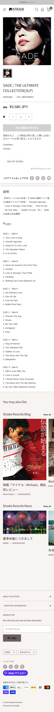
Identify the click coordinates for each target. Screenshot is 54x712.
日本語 (7, 652)
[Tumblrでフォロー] (22, 667)
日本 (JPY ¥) (25, 652)
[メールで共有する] (49, 178)
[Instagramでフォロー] (16, 667)
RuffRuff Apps (38, 169)
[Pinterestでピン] (37, 178)
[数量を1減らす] (13, 117)
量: (4, 117)
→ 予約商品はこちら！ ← (27, 2)
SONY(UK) (7, 97)
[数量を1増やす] (29, 117)
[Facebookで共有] (32, 178)
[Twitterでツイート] (43, 178)
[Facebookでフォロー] (5, 667)
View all (47, 414)
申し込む (12, 638)
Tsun (49, 169)
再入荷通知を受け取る (27, 127)
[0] (48, 9)
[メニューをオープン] (4, 9)
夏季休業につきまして (18, 538)
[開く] (36, 9)
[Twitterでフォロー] (11, 667)
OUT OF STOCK (15, 161)
